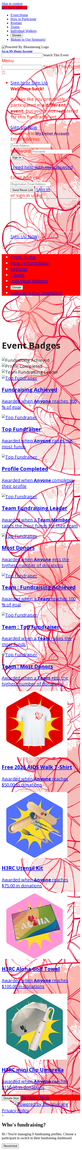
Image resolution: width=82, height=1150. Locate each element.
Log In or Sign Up (14, 7)
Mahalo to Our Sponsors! (27, 39)
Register (16, 23)
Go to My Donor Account (17, 51)
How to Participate (23, 19)
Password (20, 151)
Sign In (43, 189)
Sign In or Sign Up (29, 83)
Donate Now (11, 1098)
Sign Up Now (23, 127)
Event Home (19, 15)
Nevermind (10, 1146)
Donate (16, 35)
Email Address (25, 139)
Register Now (35, 1098)
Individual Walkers (23, 31)
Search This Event (55, 55)
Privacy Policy (15, 1111)
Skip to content (12, 3)
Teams (14, 27)
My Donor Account (52, 133)
